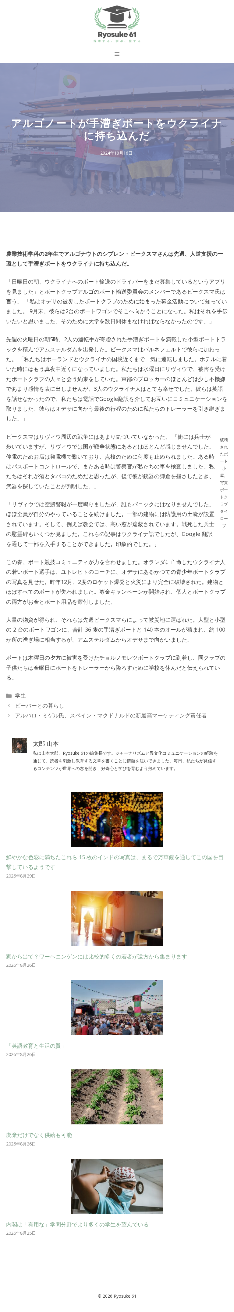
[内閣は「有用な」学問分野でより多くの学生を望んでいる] (117, 1208)
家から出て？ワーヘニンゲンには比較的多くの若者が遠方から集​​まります (96, 956)
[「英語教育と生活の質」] (117, 1030)
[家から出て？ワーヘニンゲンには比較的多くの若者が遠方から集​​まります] (117, 940)
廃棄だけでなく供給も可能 (39, 1134)
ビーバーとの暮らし (39, 705)
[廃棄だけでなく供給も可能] (117, 1119)
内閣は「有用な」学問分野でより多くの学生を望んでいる (77, 1224)
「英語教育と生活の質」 (36, 1045)
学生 (20, 695)
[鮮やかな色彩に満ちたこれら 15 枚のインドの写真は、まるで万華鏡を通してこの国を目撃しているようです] (117, 841)
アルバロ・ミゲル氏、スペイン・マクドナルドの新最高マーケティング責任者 (111, 715)
